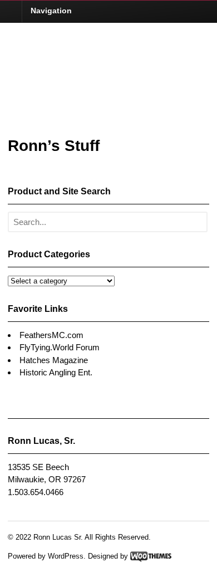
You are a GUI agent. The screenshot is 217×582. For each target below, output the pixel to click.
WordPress (65, 556)
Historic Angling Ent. (55, 372)
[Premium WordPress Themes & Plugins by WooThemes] (150, 556)
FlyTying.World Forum (59, 347)
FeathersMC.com (51, 335)
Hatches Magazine (53, 360)
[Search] (196, 223)
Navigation (51, 10)
